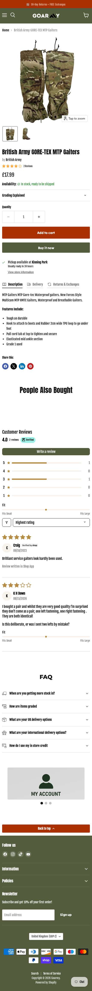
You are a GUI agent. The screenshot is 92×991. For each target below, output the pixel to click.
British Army (14, 160)
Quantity (6, 207)
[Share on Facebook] (5, 366)
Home (5, 30)
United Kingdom (44, 936)
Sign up (66, 914)
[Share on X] (13, 366)
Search (35, 973)
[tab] (12, 285)
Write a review (46, 452)
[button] (10, 134)
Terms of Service (52, 973)
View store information (21, 272)
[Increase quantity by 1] (39, 217)
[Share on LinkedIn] (22, 366)
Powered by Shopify (46, 982)
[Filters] (6, 522)
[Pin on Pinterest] (30, 366)
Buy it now (46, 248)
